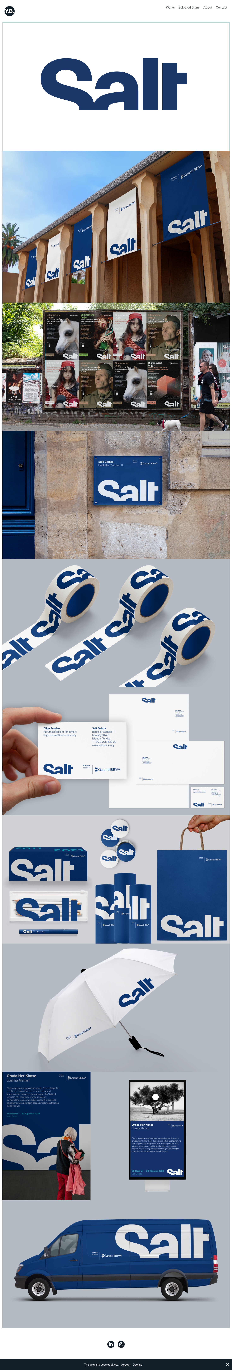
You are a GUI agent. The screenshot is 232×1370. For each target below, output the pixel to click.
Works (170, 7)
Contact (221, 7)
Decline (137, 1364)
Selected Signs (189, 7)
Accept (125, 1364)
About (207, 7)
